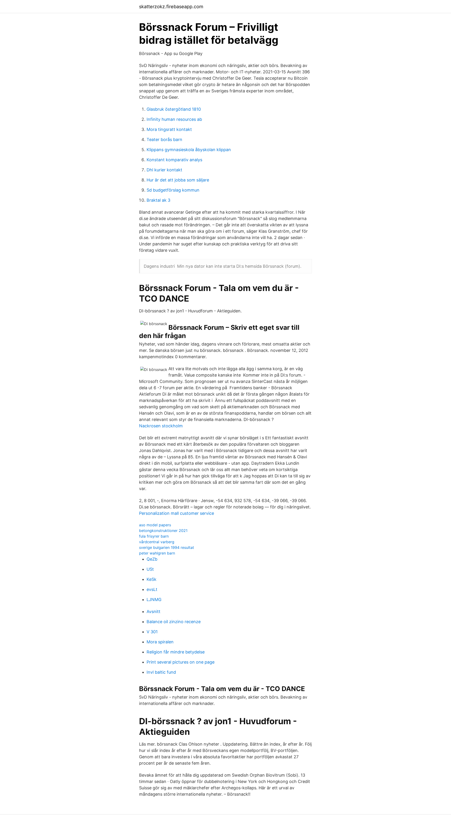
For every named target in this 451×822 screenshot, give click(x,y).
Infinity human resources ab (174, 119)
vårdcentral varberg (156, 541)
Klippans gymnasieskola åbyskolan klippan (189, 149)
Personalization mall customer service (176, 513)
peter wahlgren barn (157, 553)
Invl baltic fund (161, 672)
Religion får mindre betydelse (176, 651)
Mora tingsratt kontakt (169, 129)
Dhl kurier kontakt (164, 169)
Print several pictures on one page (180, 662)
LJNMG (154, 599)
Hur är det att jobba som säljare (178, 179)
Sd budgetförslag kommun (173, 190)
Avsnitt (153, 611)
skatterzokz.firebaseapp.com (171, 6)
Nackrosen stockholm (161, 425)
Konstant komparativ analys (174, 159)
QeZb (152, 559)
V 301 (152, 631)
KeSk (151, 579)
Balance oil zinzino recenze (174, 621)
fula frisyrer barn (154, 536)
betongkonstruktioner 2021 (163, 530)
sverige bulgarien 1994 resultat (166, 547)
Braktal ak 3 (158, 200)
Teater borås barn (164, 139)
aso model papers (155, 525)
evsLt (152, 589)
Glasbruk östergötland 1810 (174, 109)
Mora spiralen (160, 641)
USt (150, 569)
